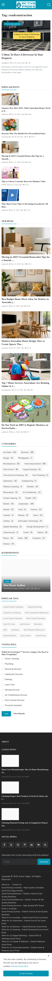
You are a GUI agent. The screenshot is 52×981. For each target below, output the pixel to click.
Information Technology (30, 521)
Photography (25, 458)
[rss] (45, 845)
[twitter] (11, 845)
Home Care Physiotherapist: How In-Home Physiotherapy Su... (25, 771)
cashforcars (25, 624)
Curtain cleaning (11, 498)
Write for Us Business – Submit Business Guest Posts (24, 926)
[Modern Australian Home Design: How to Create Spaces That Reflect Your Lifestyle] (26, 324)
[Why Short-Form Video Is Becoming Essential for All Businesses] (10, 195)
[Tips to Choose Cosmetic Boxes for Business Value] (10, 173)
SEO (5, 630)
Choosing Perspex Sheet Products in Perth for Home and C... (25, 797)
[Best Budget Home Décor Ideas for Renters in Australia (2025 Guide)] (26, 282)
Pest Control (10, 469)
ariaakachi (5, 63)
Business (27, 452)
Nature (42, 532)
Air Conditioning (31, 492)
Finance (36, 509)
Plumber (32, 486)
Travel (27, 532)
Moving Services (12, 689)
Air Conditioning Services (16, 695)
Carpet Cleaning (31, 469)
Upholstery (9, 481)
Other (22, 538)
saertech (5, 114)
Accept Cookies (26, 973)
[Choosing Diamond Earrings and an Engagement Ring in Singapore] (10, 814)
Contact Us (17, 884)
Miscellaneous (11, 463)
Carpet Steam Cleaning (13, 607)
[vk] (38, 845)
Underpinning (29, 481)
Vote (6, 713)
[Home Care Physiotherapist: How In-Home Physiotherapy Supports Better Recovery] (10, 761)
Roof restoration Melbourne (37, 612)
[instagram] (18, 845)
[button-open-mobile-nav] (3, 5)
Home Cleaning (12, 658)
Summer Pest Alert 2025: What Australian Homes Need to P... (26, 109)
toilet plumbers (9, 635)
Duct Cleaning (40, 475)
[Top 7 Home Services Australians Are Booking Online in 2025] (26, 366)
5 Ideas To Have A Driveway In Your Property (22, 56)
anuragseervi (6, 390)
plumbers (15, 630)
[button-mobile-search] (49, 5)
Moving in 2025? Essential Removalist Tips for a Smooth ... (23, 157)
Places (8, 538)
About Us (6, 884)
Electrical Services (13, 669)
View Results (19, 713)
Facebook (38, 538)
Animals (8, 515)
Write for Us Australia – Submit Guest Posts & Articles (25, 917)
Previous (6, 575)
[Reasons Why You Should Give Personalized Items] (10, 125)
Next (45, 575)
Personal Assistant (13, 705)
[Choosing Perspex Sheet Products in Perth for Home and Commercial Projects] (10, 787)
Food (22, 509)
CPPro (4, 185)
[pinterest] (25, 845)
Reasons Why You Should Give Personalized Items (23, 133)
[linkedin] (31, 845)
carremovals (40, 635)
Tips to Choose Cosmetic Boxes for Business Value (23, 181)
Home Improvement (35, 463)
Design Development (37, 526)
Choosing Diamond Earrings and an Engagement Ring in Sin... (25, 824)
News (37, 515)
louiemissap (6, 137)
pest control (26, 635)
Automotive (26, 504)
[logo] (26, 4)
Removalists (10, 492)
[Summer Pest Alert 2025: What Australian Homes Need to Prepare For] (10, 99)
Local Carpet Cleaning (12, 618)
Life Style (9, 452)
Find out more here (19, 966)
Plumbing (9, 664)
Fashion (8, 544)
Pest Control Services (14, 700)
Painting (8, 679)
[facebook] (4, 845)
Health (30, 498)
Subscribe (44, 861)
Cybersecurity (10, 532)
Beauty (23, 515)
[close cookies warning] (48, 955)
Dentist (8, 504)
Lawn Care (10, 684)
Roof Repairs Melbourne (34, 630)
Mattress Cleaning (12, 486)
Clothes (8, 521)
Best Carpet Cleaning (36, 618)
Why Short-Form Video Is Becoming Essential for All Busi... (25, 205)
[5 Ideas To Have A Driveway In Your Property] (26, 35)
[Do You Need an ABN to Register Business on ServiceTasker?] (26, 408)
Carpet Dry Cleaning (12, 612)
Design (8, 458)
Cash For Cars (9, 624)
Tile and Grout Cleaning (15, 475)
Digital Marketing (12, 526)
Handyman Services (14, 674)
